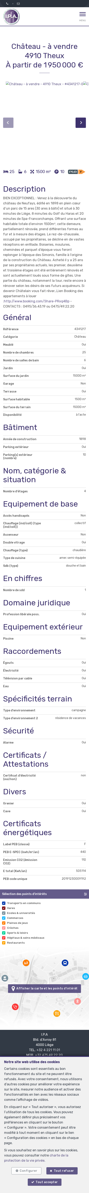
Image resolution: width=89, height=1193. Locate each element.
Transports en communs (24, 903)
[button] (44, 894)
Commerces (15, 918)
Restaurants (16, 942)
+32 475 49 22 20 (49, 1055)
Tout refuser (64, 1171)
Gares (11, 908)
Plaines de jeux (17, 922)
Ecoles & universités (21, 913)
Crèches (12, 927)
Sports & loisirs (17, 932)
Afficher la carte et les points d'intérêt (46, 988)
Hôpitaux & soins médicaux (25, 937)
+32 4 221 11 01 (48, 1050)
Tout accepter (47, 1182)
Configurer (28, 1171)
